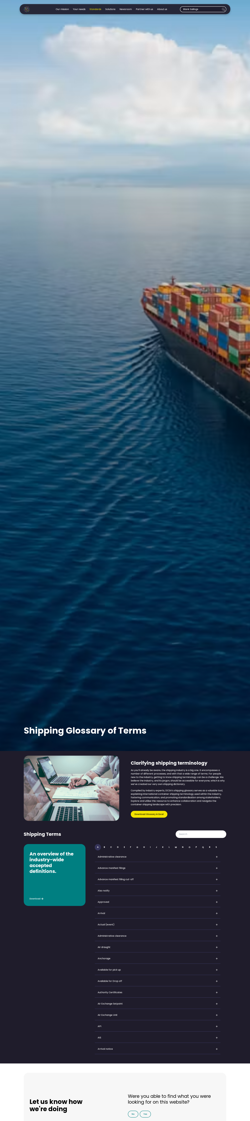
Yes (145, 1114)
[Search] (223, 9)
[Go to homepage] (33, 9)
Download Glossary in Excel (149, 814)
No (133, 1114)
